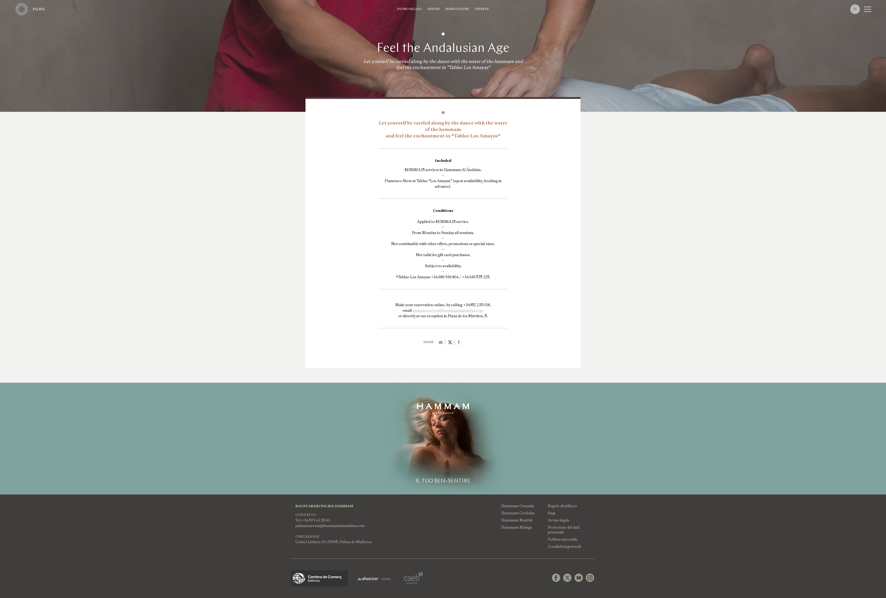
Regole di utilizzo (562, 505)
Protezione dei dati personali (563, 530)
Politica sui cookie (563, 539)
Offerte (482, 9)
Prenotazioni (457, 9)
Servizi (434, 9)
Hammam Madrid (516, 520)
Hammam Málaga (516, 527)
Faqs (552, 513)
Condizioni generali (564, 546)
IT (855, 9)
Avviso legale (559, 520)
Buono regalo (409, 9)
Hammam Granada (517, 505)
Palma (39, 9)
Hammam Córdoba (517, 513)
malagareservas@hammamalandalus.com (448, 310)
